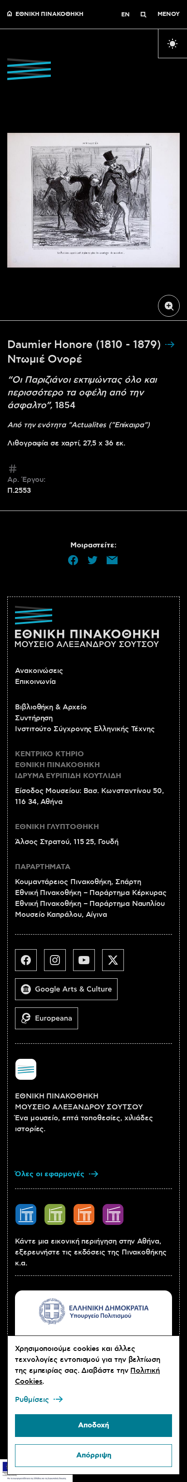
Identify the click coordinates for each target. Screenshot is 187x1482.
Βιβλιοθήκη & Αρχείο (50, 707)
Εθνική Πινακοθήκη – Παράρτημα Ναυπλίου (90, 903)
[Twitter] (116, 963)
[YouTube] (87, 963)
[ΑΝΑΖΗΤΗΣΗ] (143, 14)
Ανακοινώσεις (39, 670)
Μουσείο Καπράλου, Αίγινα (61, 914)
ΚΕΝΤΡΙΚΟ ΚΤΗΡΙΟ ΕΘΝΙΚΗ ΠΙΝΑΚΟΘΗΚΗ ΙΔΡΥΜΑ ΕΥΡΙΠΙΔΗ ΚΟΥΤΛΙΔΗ (68, 765)
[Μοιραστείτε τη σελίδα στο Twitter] (92, 560)
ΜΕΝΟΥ (168, 14)
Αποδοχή (93, 1425)
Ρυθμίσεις (32, 1399)
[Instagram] (58, 963)
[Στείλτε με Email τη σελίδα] (112, 560)
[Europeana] (50, 1022)
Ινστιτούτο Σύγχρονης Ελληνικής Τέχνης (85, 728)
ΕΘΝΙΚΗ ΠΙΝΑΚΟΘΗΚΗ (49, 14)
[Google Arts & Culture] (70, 992)
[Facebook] (29, 963)
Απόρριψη (93, 1455)
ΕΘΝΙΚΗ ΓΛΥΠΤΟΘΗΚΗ (57, 827)
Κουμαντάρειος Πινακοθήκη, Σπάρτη (78, 881)
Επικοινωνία (35, 681)
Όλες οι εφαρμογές (49, 1174)
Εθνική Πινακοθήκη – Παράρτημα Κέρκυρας (91, 892)
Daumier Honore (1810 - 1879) (85, 345)
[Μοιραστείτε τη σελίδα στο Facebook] (73, 560)
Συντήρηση (34, 718)
